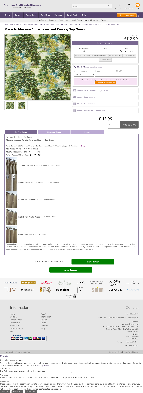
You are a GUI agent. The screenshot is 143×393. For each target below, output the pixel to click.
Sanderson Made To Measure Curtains (52, 24)
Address (135, 321)
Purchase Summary (105, 43)
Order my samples (127, 15)
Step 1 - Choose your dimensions (89, 67)
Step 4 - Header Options (86, 104)
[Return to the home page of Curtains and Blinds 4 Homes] (22, 6)
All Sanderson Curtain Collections (77, 24)
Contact (132, 307)
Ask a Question (70, 270)
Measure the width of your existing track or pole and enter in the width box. (105, 80)
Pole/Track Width (84, 49)
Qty (110, 124)
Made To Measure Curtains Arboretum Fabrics (104, 24)
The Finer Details (21, 132)
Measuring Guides (54, 132)
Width (97, 71)
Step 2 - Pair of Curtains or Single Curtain (92, 90)
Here (83, 146)
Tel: (125, 314)
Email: (100, 317)
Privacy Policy (43, 365)
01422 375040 (133, 314)
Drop (105, 49)
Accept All (5, 391)
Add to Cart (129, 124)
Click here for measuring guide (105, 83)
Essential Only (31, 391)
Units (126, 49)
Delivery (87, 132)
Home (6, 24)
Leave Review (93, 261)
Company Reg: (123, 342)
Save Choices (17, 391)
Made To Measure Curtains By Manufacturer (24, 24)
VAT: (126, 345)
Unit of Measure (80, 71)
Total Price (135, 35)
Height (119, 71)
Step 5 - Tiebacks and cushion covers (91, 110)
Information (19, 307)
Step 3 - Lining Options (86, 97)
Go (109, 6)
